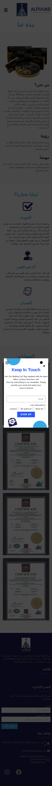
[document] (26, 393)
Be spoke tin (26, 409)
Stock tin (39, 409)
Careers (13, 409)
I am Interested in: (37, 405)
